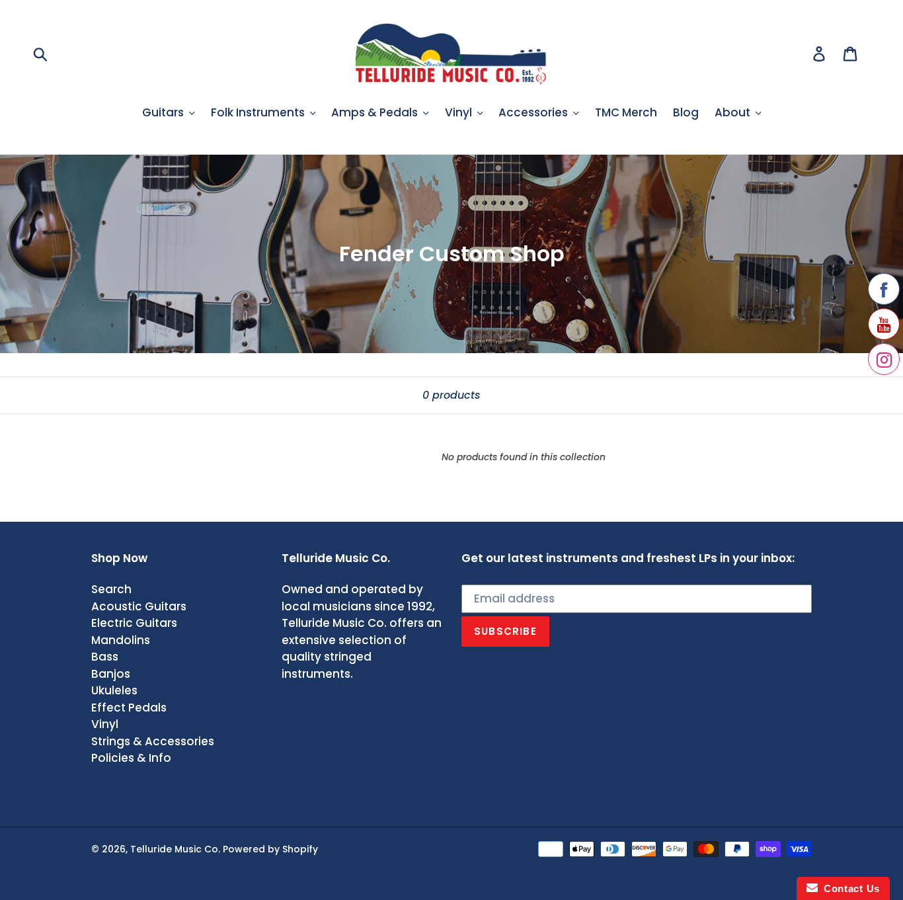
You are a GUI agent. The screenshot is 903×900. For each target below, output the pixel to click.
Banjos (110, 674)
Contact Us (849, 888)
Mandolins (120, 640)
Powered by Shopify (270, 849)
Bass (104, 657)
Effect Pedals (129, 708)
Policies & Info (131, 758)
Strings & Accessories (152, 741)
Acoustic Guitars (138, 606)
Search (111, 589)
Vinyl (104, 724)
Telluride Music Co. (175, 849)
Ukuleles (114, 690)
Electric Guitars (134, 623)
